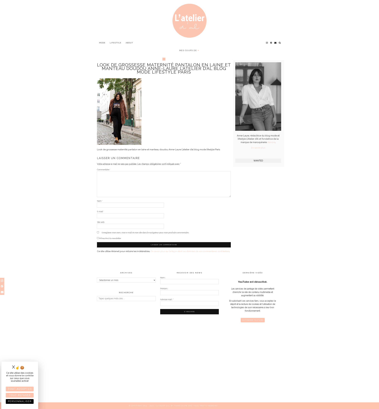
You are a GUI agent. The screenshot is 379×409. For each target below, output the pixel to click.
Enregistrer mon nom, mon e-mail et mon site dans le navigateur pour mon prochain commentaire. (145, 232)
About (129, 43)
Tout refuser (20, 395)
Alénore (271, 142)
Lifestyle (115, 43)
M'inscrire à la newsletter (110, 238)
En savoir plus (258, 147)
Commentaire (103, 169)
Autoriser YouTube (252, 320)
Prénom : (164, 288)
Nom (99, 201)
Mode (102, 43)
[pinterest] (271, 43)
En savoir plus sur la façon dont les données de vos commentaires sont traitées (190, 251)
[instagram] (267, 43)
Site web (100, 222)
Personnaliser (20, 401)
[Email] (275, 43)
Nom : (163, 277)
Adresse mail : (167, 299)
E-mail (100, 211)
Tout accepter (20, 389)
